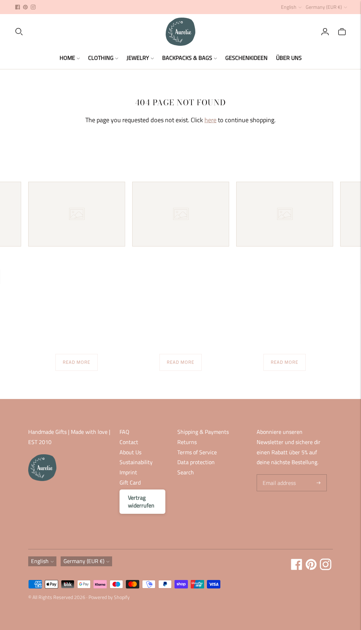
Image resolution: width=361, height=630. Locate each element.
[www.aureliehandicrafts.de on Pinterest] (25, 7)
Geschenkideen (246, 58)
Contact (129, 442)
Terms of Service (197, 452)
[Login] (325, 31)
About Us (130, 452)
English (288, 7)
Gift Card (130, 482)
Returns (187, 442)
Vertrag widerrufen (141, 501)
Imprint (128, 472)
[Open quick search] (90, 31)
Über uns (289, 58)
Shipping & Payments (203, 432)
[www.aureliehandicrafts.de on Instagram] (33, 7)
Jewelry (138, 58)
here (210, 120)
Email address (278, 475)
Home (67, 58)
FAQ (124, 432)
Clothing (101, 58)
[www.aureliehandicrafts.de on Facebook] (17, 7)
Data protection (196, 462)
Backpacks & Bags (187, 58)
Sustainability (136, 462)
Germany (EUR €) (324, 7)
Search (185, 472)
